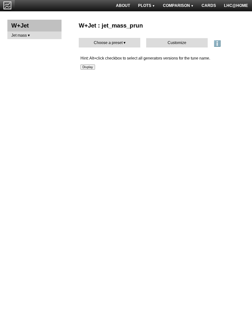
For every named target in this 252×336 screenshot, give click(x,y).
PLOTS (144, 5)
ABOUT (123, 5)
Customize (177, 43)
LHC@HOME (236, 5)
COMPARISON (176, 5)
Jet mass (19, 35)
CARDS (209, 5)
